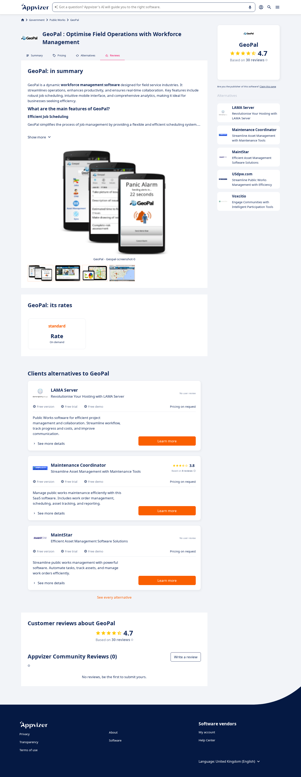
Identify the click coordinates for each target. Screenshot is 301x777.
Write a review (185, 657)
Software (115, 740)
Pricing (62, 55)
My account (207, 732)
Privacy (24, 734)
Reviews (115, 55)
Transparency (28, 742)
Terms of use (28, 750)
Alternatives (88, 55)
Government (37, 20)
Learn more (167, 441)
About (113, 732)
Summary (37, 55)
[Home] (22, 19)
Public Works (57, 20)
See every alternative (114, 597)
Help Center (207, 740)
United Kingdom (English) (235, 761)
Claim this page (268, 86)
